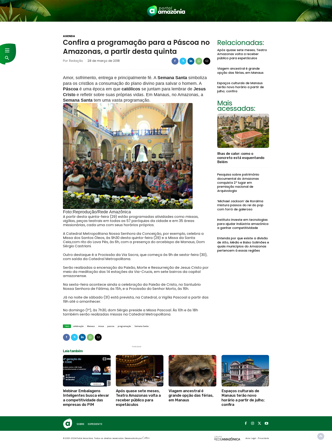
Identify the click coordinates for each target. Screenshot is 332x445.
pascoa (110, 326)
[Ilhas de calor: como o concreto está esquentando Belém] (243, 131)
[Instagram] (252, 423)
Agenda (69, 36)
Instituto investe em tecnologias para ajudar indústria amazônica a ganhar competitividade (242, 223)
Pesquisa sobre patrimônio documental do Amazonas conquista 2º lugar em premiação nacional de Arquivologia (238, 182)
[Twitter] (182, 61)
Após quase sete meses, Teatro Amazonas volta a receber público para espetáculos (242, 54)
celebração (78, 326)
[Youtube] (266, 423)
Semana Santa (142, 326)
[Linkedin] (190, 61)
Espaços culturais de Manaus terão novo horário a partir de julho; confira (240, 87)
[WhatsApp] (198, 61)
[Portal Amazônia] (166, 10)
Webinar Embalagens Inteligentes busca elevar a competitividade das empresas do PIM (86, 398)
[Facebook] (175, 61)
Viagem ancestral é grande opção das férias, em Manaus (240, 70)
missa (101, 326)
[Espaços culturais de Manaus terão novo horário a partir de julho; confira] (245, 370)
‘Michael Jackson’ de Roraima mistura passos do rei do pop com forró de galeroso (240, 205)
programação (124, 326)
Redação (76, 60)
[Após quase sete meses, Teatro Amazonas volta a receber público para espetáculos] (140, 370)
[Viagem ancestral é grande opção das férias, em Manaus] (192, 370)
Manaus (91, 326)
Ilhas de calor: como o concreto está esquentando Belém (240, 158)
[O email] (206, 61)
